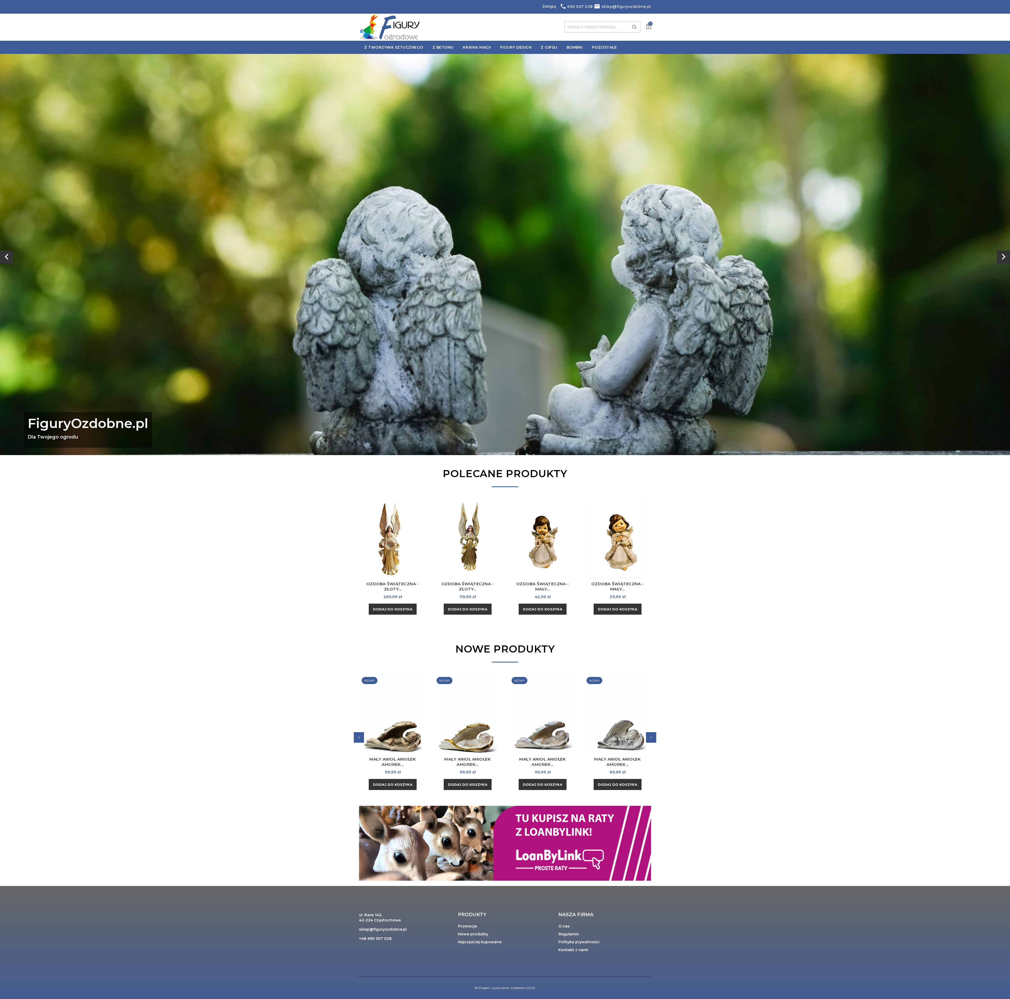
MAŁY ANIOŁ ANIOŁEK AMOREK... (392, 762)
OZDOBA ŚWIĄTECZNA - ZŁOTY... (392, 586)
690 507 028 (576, 6)
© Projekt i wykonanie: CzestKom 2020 (505, 988)
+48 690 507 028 (375, 938)
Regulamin (568, 934)
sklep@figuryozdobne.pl (622, 6)
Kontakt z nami (573, 949)
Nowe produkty (473, 934)
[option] (505, 254)
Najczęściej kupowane (480, 942)
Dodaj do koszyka (392, 609)
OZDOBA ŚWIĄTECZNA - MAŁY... (542, 586)
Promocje (467, 926)
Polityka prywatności (578, 942)
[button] (76, 254)
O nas (564, 926)
